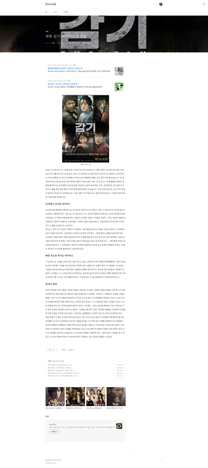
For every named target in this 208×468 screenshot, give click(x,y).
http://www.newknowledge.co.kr (60, 65)
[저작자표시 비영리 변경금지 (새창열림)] (71, 350)
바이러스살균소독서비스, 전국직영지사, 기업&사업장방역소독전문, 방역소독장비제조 (79, 71)
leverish (51, 4)
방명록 (65, 12)
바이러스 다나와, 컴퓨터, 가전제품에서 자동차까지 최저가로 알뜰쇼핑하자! (75, 87)
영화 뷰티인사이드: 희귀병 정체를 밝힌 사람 (62, 376)
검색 (155, 4)
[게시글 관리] (56, 350)
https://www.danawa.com (57, 81)
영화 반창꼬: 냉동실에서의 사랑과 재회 (60, 370)
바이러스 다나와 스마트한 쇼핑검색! (63, 84)
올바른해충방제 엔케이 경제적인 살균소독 (65, 68)
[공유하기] (53, 350)
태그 (55, 12)
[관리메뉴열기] (204, 3)
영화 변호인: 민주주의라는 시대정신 (59, 368)
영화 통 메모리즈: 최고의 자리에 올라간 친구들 (63, 373)
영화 (49, 361)
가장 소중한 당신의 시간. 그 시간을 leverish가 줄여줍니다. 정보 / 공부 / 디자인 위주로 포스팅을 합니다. (82, 427)
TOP (160, 460)
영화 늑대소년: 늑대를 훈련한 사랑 (59, 365)
